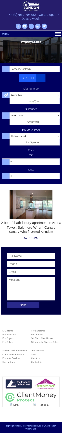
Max (31, 169)
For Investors (9, 334)
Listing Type (31, 88)
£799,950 (31, 238)
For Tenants (37, 334)
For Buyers (8, 338)
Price (31, 150)
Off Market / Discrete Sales (44, 342)
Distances (31, 109)
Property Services (11, 358)
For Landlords (38, 330)
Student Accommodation (14, 350)
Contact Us (36, 362)
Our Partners (8, 362)
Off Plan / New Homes (42, 338)
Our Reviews (37, 350)
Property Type (31, 129)
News (34, 354)
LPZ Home (7, 330)
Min (31, 155)
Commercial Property (13, 354)
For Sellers (7, 342)
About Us (35, 358)
